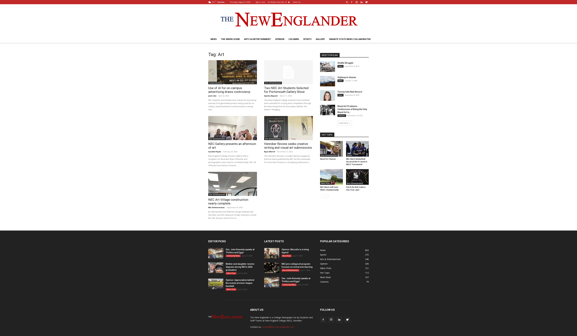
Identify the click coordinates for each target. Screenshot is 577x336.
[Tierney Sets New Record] (327, 95)
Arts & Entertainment (257, 39)
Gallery (320, 39)
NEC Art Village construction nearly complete (228, 201)
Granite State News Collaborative (350, 39)
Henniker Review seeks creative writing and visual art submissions (288, 145)
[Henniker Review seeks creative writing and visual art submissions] (288, 128)
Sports (307, 39)
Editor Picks (325, 183)
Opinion (279, 39)
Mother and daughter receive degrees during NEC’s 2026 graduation (240, 267)
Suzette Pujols (214, 151)
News (214, 39)
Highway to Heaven (346, 77)
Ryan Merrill (269, 151)
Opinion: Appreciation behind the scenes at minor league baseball (240, 283)
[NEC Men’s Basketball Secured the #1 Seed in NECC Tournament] (357, 149)
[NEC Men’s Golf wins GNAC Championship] (331, 177)
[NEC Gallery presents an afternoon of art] (232, 128)
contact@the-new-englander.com (278, 326)
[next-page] (327, 196)
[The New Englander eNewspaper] (288, 20)
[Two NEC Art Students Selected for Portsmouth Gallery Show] (288, 72)
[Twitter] (366, 2)
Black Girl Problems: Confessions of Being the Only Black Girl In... (352, 109)
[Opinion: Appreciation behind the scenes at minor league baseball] (215, 284)
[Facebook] (351, 2)
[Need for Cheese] (331, 149)
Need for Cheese (328, 159)
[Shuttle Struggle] (327, 66)
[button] (347, 2)
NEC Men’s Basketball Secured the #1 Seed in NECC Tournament (356, 162)
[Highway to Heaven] (327, 81)
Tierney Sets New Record (349, 92)
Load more (343, 123)
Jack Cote (212, 96)
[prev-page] (322, 196)
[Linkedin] (361, 2)
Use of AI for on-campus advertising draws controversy (229, 90)
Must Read (286, 256)
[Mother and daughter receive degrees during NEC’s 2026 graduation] (215, 267)
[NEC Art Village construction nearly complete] (232, 184)
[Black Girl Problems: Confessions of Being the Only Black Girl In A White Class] (327, 110)
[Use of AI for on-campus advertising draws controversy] (232, 72)
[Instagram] (356, 2)
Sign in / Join (260, 2)
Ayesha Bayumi (271, 96)
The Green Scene (230, 39)
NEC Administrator (216, 207)
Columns (293, 39)
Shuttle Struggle (345, 63)
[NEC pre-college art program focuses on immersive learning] (271, 267)
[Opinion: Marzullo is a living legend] (271, 253)
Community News (215, 83)
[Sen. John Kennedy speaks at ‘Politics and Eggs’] (215, 253)
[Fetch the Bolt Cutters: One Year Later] (357, 177)
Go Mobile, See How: (276, 2)
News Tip (297, 2)
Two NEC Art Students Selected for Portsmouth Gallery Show (286, 90)
